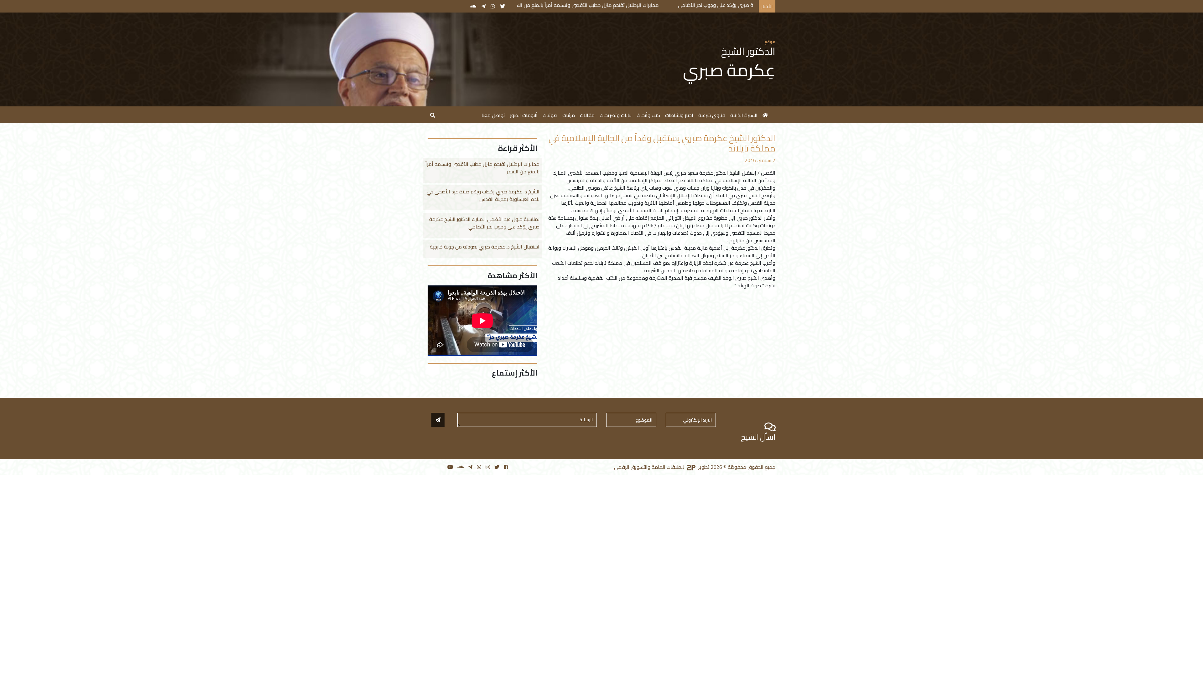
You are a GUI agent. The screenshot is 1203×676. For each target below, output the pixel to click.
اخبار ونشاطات (679, 115)
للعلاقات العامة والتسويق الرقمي (649, 467)
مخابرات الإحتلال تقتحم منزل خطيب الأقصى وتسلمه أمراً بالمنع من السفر (643, 5)
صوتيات (550, 115)
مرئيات (568, 115)
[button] (433, 114)
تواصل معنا (493, 115)
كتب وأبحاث (648, 115)
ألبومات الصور (524, 115)
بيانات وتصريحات (616, 115)
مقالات (587, 115)
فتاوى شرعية (711, 115)
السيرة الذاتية (744, 115)
